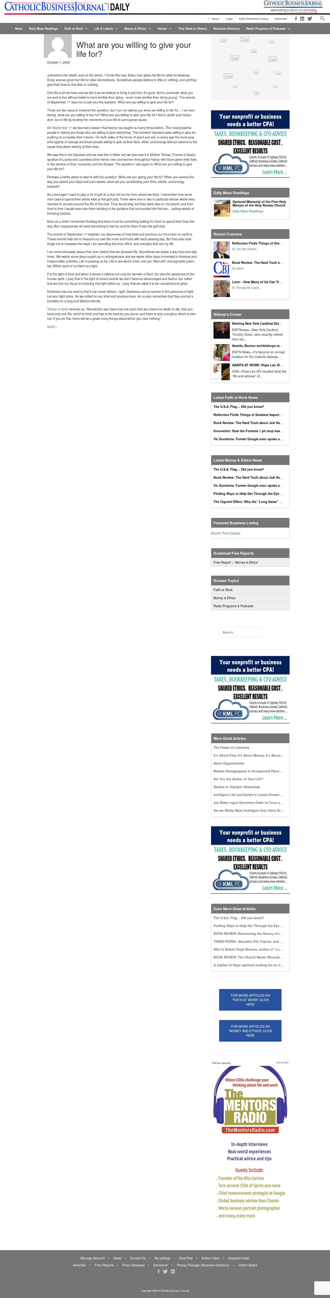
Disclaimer (160, 1265)
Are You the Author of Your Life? (238, 779)
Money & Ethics (135, 28)
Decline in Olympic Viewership (236, 787)
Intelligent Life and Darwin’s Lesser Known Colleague (254, 794)
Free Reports (104, 1265)
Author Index (210, 1258)
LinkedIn (302, 18)
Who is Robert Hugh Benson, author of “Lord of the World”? (259, 949)
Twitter (309, 18)
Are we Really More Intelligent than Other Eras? (249, 810)
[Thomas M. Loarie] (221, 288)
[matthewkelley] (58, 44)
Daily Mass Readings (43, 28)
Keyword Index (238, 1258)
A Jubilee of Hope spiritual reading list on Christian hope (257, 965)
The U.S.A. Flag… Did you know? (238, 406)
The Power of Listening (231, 747)
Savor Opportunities (228, 763)
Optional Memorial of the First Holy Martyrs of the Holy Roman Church (259, 203)
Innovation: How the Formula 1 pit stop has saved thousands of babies (268, 431)
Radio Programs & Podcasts (266, 28)
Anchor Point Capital (225, 533)
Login (229, 19)
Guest (215, 19)
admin (240, 268)
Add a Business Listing (253, 19)
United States (247, 1265)
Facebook (296, 18)
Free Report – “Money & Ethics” (236, 562)
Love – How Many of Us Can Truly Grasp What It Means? (275, 282)
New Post (186, 1258)
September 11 (62, 127)
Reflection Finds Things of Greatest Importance (268, 243)
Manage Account (93, 1258)
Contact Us (138, 1258)
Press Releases (133, 1265)
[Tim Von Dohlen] (221, 250)
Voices (162, 28)
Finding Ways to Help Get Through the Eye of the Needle (257, 493)
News (18, 28)
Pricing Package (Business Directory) (203, 1265)
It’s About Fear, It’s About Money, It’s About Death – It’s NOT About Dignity (271, 755)
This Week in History (192, 28)
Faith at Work (73, 28)
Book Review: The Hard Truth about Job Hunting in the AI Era (279, 262)
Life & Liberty (103, 28)
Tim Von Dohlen (246, 249)
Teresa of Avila (57, 309)
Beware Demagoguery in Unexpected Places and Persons (257, 771)
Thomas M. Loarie (247, 288)
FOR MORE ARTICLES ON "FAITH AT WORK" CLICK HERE (250, 1000)
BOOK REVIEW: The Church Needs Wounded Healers (253, 957)
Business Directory (226, 28)
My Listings (162, 1258)
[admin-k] (221, 269)
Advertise (281, 19)
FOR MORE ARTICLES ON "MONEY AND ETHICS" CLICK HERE (250, 1031)
